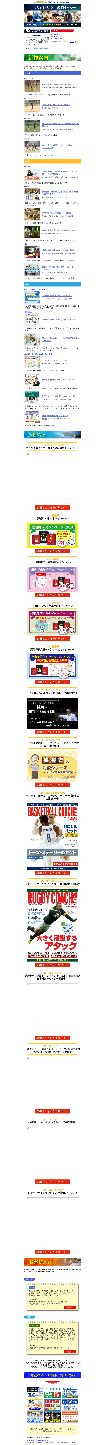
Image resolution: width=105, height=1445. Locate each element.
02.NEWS (55, 36)
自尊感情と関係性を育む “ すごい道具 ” (58, 380)
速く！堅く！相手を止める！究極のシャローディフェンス (60, 146)
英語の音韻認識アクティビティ (55, 416)
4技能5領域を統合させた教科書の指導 (58, 250)
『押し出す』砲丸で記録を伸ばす (56, 105)
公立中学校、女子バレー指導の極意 (57, 85)
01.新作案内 (55, 34)
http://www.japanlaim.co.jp (39, 1440)
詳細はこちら (70, 1308)
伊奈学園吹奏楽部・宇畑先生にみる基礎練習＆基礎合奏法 (60, 193)
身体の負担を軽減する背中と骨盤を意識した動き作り (60, 125)
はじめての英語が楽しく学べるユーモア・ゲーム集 (60, 268)
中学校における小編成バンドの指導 (57, 213)
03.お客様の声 (56, 38)
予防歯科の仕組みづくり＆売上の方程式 (58, 320)
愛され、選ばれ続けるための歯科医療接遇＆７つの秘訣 (60, 339)
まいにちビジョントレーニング (55, 360)
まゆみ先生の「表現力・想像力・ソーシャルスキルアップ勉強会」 (60, 172)
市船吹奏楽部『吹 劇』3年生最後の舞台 (58, 230)
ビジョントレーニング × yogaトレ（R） (59, 396)
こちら (72, 42)
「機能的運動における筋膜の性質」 (57, 296)
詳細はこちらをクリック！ (52, 507)
